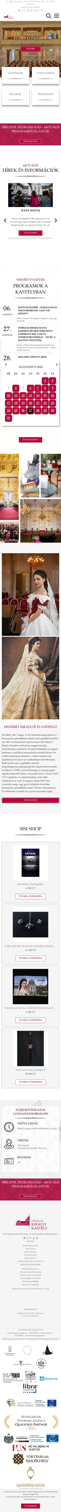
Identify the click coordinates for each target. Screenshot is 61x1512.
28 (37, 410)
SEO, (23, 1339)
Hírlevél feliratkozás (30, 1269)
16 (52, 395)
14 (37, 395)
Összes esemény (30, 440)
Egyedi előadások (30, 38)
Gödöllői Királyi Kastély (30, 7)
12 (23, 395)
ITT (19, 1163)
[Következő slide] (57, 50)
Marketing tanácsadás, (11, 1339)
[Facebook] (19, 11)
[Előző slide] (3, 50)
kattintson (35, 1316)
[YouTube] (28, 11)
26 (23, 410)
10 (8, 395)
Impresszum (30, 1249)
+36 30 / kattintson (36, 1313)
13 (30, 395)
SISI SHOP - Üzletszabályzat (40, 1333)
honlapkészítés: (32, 1339)
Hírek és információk (30, 171)
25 (15, 410)
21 (37, 403)
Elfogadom (30, 1506)
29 (45, 410)
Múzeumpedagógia (31, 1281)
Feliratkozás (30, 141)
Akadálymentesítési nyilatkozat (30, 1261)
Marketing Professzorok (49, 1339)
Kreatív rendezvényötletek (30, 1275)
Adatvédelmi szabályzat (17, 1333)
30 (52, 410)
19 (23, 403)
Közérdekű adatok (30, 1246)
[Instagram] (22, 11)
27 (30, 410)
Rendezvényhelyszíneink (30, 1272)
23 (52, 403)
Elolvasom (30, 800)
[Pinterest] (25, 11)
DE (42, 11)
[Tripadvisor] (31, 11)
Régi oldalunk (30, 1258)
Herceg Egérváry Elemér (30, 1278)
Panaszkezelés (31, 1252)
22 (45, 403)
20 (30, 403)
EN (39, 11)
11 (15, 395)
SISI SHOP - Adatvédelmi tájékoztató (30, 1336)
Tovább (30, 49)
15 (45, 395)
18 (15, 403)
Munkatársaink (30, 1255)
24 (8, 410)
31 (8, 418)
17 (8, 403)
